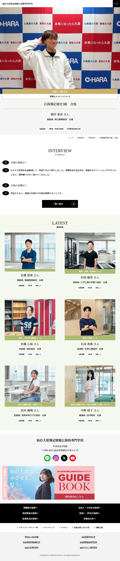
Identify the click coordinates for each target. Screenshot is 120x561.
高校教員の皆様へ (30, 513)
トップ (70, 137)
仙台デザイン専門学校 (88, 547)
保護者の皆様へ (30, 508)
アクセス (64, 527)
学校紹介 (81, 137)
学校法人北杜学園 (31, 537)
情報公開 (99, 527)
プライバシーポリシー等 (28, 527)
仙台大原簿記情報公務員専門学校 (17, 3)
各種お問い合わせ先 (82, 527)
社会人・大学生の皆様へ (89, 508)
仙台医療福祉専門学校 (88, 542)
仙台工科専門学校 (31, 547)
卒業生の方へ (90, 519)
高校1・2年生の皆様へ (89, 513)
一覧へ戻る (58, 203)
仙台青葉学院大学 (88, 537)
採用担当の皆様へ (30, 519)
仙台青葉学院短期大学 (31, 542)
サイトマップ (49, 527)
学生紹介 (92, 137)
